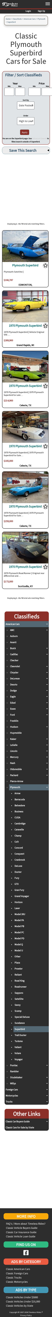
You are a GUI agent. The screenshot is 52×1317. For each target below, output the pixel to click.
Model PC (19, 932)
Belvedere (20, 805)
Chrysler (14, 672)
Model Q (19, 944)
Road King (20, 980)
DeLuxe (18, 865)
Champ (18, 835)
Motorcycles (12, 1095)
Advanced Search (39, 138)
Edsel (13, 702)
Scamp (18, 1010)
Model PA (19, 920)
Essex (13, 708)
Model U (19, 950)
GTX (17, 884)
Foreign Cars (12, 1089)
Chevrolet (15, 666)
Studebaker (16, 1077)
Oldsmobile (16, 769)
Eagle (13, 696)
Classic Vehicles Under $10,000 (23, 1301)
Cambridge (20, 823)
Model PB (19, 926)
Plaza (17, 962)
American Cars (30, 19)
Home (8, 19)
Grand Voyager (22, 896)
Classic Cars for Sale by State (20, 1127)
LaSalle (13, 745)
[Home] (11, 4)
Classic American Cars (18, 1269)
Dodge (13, 690)
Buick (13, 648)
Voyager (19, 1059)
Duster (18, 871)
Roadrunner (20, 986)
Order (25, 115)
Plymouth (41, 19)
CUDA (17, 817)
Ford (12, 714)
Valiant (18, 1047)
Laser (17, 908)
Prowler (18, 968)
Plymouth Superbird (25, 265)
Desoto (13, 684)
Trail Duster (20, 1035)
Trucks (9, 1101)
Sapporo (19, 992)
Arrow (17, 793)
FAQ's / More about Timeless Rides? (25, 1223)
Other (17, 956)
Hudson (14, 726)
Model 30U (20, 914)
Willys (13, 1083)
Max (19, 86)
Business (19, 811)
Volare (18, 1053)
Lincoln (13, 751)
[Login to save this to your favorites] (45, 266)
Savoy (18, 1004)
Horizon (18, 902)
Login (28, 11)
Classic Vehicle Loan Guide (20, 1236)
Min (9, 86)
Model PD (19, 938)
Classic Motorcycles (17, 1281)
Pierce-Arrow (16, 781)
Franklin (14, 720)
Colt (17, 841)
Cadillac (14, 654)
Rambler (14, 1071)
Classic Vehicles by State (19, 1305)
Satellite (19, 998)
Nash (12, 763)
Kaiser (13, 739)
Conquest (19, 853)
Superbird (11, 22)
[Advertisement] (26, 186)
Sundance (20, 1022)
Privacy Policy (26, 1315)
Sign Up (41, 11)
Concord (19, 847)
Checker (14, 660)
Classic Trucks (13, 1277)
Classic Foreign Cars (17, 1273)
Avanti (13, 642)
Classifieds (17, 19)
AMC (12, 630)
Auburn (14, 636)
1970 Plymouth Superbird (25, 326)
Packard (14, 775)
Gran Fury (19, 890)
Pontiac (14, 1065)
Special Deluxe (22, 1016)
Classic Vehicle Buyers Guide (21, 1228)
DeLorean (15, 678)
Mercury (14, 757)
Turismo (19, 1041)
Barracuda (20, 799)
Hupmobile (16, 732)
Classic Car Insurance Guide (21, 1232)
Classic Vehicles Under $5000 (22, 1297)
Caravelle (19, 829)
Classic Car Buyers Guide (18, 1121)
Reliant (18, 974)
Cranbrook (20, 859)
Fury (17, 877)
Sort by (26, 100)
